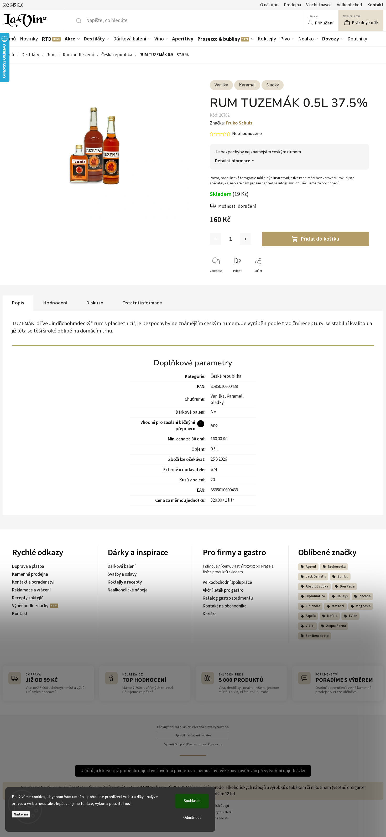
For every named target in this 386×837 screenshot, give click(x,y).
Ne (213, 412)
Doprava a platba (28, 566)
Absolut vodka (317, 586)
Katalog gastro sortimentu (228, 598)
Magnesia (363, 606)
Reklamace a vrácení (31, 590)
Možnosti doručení (237, 206)
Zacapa (365, 596)
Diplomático (315, 596)
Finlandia (313, 606)
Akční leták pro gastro (223, 590)
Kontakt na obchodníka (225, 606)
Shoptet (180, 744)
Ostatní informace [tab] (142, 302)
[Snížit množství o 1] (215, 239)
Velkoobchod (349, 5)
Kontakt (375, 5)
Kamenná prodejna (30, 574)
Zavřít (361, 279)
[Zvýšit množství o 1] (245, 239)
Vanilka (221, 85)
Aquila (311, 616)
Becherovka (337, 566)
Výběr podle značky (30, 606)
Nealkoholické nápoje (128, 590)
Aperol (311, 566)
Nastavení (21, 814)
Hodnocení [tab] (55, 302)
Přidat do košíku (320, 239)
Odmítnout (192, 817)
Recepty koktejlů (28, 598)
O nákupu (269, 5)
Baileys (342, 596)
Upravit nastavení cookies (193, 735)
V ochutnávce (319, 5)
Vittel (310, 625)
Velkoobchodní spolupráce (227, 582)
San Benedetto (317, 635)
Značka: (231, 123)
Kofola (332, 616)
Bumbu (342, 576)
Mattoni (338, 606)
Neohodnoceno (247, 134)
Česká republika (226, 376)
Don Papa (347, 586)
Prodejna (292, 5)
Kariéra (210, 614)
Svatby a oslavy (122, 574)
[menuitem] (10, 39)
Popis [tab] (18, 302)
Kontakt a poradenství (33, 582)
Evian (353, 616)
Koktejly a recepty (125, 582)
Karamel (247, 85)
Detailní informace (232, 161)
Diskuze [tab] (94, 302)
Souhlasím (192, 801)
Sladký (272, 85)
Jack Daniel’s (316, 576)
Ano (214, 425)
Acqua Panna (336, 625)
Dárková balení (121, 566)
